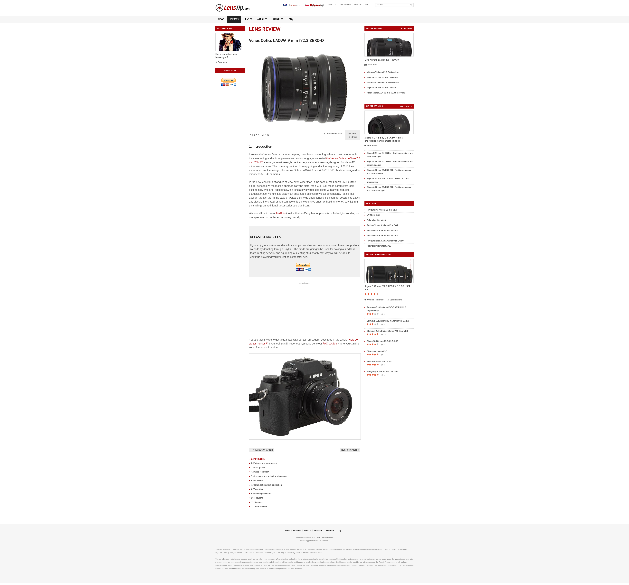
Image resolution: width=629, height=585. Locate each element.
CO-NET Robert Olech (324, 537)
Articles (262, 19)
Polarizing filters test (376, 220)
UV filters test (373, 215)
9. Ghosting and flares (261, 493)
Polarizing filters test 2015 (379, 246)
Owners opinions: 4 (375, 300)
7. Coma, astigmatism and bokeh (266, 485)
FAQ (290, 19)
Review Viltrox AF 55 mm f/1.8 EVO (383, 235)
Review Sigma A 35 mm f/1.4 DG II (382, 225)
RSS (366, 5)
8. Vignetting (257, 489)
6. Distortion (257, 480)
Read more (222, 62)
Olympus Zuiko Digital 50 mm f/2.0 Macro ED (387, 331)
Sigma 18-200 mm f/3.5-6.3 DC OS (382, 341)
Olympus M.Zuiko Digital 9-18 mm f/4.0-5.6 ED (388, 321)
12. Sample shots (259, 506)
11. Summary (257, 502)
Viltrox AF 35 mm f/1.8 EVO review (383, 82)
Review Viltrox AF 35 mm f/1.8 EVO (383, 230)
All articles (406, 106)
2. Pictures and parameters (264, 463)
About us (332, 5)
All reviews (406, 28)
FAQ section (330, 343)
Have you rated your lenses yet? (226, 56)
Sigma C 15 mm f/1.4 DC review (381, 88)
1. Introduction (258, 459)
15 (385, 334)
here (234, 568)
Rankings (278, 19)
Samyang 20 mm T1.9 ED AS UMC (383, 372)
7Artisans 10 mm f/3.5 (377, 351)
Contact (358, 5)
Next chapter (349, 450)
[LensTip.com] (237, 7)
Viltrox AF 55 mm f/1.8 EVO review (383, 72)
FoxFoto (281, 213)
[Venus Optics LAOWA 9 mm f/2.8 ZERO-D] (304, 48)
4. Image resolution (260, 472)
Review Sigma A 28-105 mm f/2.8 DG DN (385, 241)
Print (354, 133)
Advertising (345, 5)
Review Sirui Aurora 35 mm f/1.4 (382, 210)
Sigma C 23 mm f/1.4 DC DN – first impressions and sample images (383, 139)
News (221, 19)
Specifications (396, 300)
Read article (372, 146)
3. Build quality (258, 467)
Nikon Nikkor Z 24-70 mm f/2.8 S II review (386, 93)
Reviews (234, 19)
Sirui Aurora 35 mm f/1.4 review (381, 59)
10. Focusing (257, 498)
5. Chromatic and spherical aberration (268, 476)
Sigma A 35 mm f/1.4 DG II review (382, 77)
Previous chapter (263, 450)
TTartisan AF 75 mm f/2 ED (379, 361)
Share (354, 137)
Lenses (248, 19)
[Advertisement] (304, 305)
